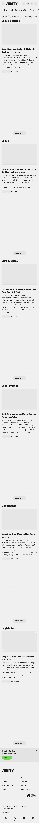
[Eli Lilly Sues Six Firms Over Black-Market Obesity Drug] (29, 726)
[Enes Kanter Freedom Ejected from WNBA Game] (10, 332)
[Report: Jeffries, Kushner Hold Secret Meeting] (19, 519)
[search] (35, 3)
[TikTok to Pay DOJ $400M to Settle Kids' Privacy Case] (29, 116)
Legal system (15, 16)
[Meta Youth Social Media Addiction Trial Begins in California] (10, 725)
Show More (19, 133)
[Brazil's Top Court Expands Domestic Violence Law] (29, 453)
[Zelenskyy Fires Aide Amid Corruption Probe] (29, 603)
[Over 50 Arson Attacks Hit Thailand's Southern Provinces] (19, 34)
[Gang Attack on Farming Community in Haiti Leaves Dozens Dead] (19, 154)
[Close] (37, 750)
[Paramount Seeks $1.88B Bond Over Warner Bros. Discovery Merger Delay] (10, 697)
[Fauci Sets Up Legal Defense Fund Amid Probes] (29, 88)
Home (6, 10)
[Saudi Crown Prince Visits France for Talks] (10, 87)
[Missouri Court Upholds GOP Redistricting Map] (29, 575)
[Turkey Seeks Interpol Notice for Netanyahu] (10, 115)
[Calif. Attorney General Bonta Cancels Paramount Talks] (19, 399)
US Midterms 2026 (21, 10)
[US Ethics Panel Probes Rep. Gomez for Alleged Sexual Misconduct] (10, 235)
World (32, 10)
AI (12, 10)
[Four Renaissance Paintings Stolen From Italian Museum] (29, 236)
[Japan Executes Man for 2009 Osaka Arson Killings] (29, 333)
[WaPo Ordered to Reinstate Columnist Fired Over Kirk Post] (19, 274)
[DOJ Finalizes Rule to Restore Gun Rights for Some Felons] (29, 698)
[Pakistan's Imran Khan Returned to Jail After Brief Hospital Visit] (29, 361)
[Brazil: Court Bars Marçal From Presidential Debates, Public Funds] (10, 602)
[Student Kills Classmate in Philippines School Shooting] (10, 207)
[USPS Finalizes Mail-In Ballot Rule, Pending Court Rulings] (10, 575)
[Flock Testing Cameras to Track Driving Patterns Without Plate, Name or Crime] (10, 360)
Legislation (27, 16)
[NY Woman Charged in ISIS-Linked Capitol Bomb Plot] (10, 480)
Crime (5, 16)
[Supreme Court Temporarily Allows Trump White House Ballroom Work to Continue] (10, 452)
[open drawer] (3, 3)
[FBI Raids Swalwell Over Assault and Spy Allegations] (29, 481)
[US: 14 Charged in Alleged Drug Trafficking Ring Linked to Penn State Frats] (29, 208)
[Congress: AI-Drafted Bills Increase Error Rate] (19, 641)
